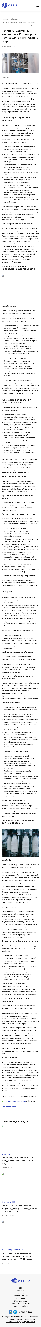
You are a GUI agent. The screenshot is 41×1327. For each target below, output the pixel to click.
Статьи (20, 1293)
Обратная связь (20, 1301)
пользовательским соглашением (20, 1319)
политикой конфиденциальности (20, 1322)
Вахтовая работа (21, 1306)
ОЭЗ (20, 1288)
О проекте (20, 1298)
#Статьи (16, 47)
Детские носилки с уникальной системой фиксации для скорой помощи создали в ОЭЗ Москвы (17, 1256)
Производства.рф (9, 1106)
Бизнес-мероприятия (21, 1303)
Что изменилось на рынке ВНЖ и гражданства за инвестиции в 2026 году (18, 1161)
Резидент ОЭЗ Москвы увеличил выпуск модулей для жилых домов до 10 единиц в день (20, 1208)
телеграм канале (18, 1101)
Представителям (20, 1296)
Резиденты (20, 1290)
